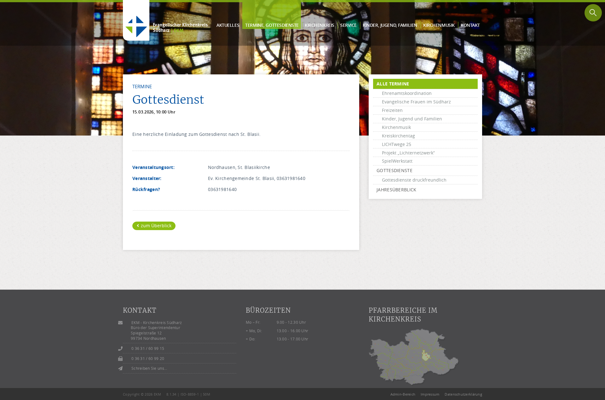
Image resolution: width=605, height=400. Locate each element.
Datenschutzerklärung (463, 394)
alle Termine (393, 84)
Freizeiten (392, 110)
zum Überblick (155, 226)
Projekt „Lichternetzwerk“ (408, 153)
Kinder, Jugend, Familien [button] (390, 25)
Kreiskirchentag (398, 136)
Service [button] (348, 25)
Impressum (430, 394)
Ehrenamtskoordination (407, 93)
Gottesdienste (394, 170)
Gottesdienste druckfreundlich (414, 180)
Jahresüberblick (396, 190)
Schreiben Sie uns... (149, 368)
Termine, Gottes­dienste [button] (272, 25)
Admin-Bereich (403, 394)
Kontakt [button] (470, 25)
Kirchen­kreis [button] (319, 25)
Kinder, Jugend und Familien (412, 119)
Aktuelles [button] (227, 25)
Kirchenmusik (396, 127)
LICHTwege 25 (396, 144)
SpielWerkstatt (397, 161)
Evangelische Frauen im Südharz (416, 102)
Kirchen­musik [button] (439, 25)
